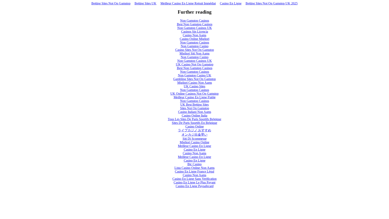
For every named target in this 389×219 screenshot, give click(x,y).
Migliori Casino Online (194, 142)
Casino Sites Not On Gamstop (194, 50)
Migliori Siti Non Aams (194, 53)
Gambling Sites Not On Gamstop (194, 79)
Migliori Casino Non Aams (194, 82)
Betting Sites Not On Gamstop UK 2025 (272, 3)
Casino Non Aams (194, 35)
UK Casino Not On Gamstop (194, 64)
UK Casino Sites (194, 86)
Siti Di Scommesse (195, 138)
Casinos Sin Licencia (194, 31)
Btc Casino (194, 164)
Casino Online (194, 126)
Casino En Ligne (231, 3)
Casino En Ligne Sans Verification (194, 178)
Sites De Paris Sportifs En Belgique (194, 123)
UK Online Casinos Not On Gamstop (194, 93)
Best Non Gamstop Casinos (194, 24)
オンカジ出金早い (194, 134)
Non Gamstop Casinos (194, 20)
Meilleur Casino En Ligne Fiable (195, 97)
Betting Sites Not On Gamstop (110, 3)
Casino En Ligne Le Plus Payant (194, 182)
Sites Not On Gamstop (194, 108)
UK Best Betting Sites (194, 104)
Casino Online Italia (194, 115)
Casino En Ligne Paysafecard (195, 186)
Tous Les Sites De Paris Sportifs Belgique (194, 119)
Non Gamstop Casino (194, 46)
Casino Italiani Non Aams (194, 112)
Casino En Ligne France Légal (194, 171)
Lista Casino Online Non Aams (194, 168)
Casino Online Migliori (194, 39)
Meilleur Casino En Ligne (194, 146)
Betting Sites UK (145, 3)
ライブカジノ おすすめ (194, 130)
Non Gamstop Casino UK (194, 75)
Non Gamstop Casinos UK (194, 28)
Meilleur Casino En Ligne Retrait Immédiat (188, 3)
